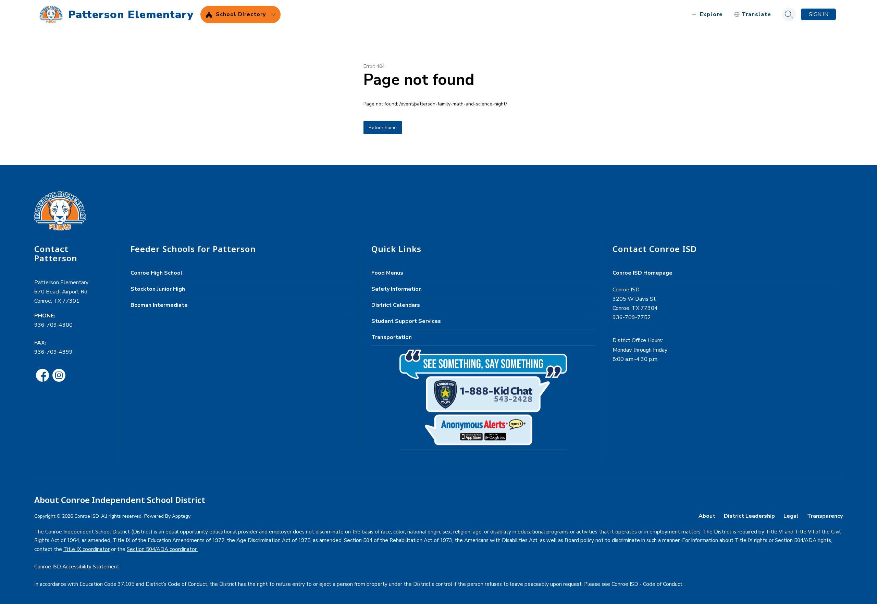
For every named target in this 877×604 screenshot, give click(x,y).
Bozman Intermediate (159, 305)
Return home (383, 127)
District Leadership (749, 516)
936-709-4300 (53, 325)
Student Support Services (406, 321)
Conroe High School (157, 273)
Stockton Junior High (158, 289)
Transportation (391, 337)
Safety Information (396, 289)
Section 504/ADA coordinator (162, 549)
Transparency (825, 516)
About (707, 516)
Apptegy (181, 516)
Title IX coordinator (86, 549)
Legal (791, 516)
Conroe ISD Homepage (642, 273)
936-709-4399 (53, 352)
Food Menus (387, 273)
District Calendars (395, 305)
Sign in (818, 14)
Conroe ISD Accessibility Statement (76, 566)
